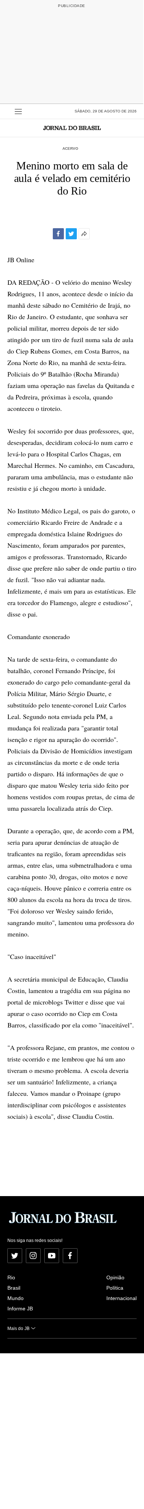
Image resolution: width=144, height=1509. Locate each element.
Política (114, 1288)
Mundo (15, 1298)
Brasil (13, 1288)
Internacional (121, 1298)
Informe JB (20, 1308)
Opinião (115, 1277)
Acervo (70, 148)
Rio (11, 1277)
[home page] (72, 128)
